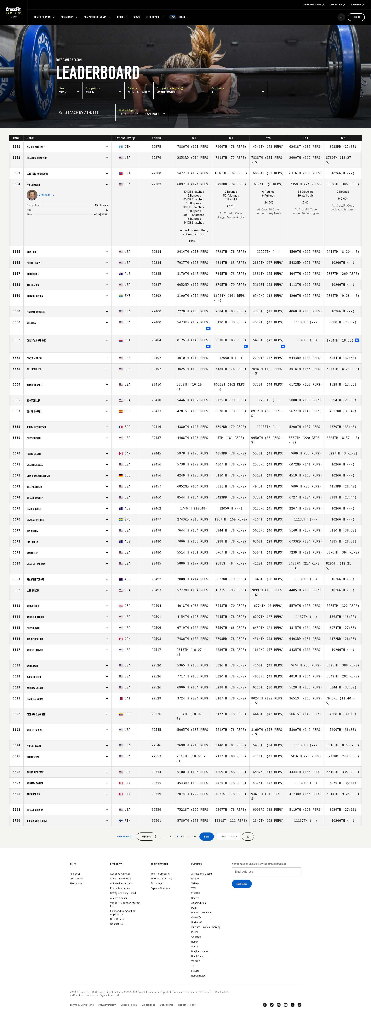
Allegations (76, 883)
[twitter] (272, 1005)
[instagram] (279, 1005)
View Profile (44, 195)
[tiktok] (299, 1005)
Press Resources (120, 888)
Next (206, 836)
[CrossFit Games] (13, 12)
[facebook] (265, 1005)
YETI (193, 888)
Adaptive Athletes (120, 873)
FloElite (195, 970)
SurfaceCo (197, 922)
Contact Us (116, 923)
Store (178, 17)
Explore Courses (160, 888)
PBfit (194, 907)
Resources (152, 17)
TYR (193, 966)
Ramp (194, 941)
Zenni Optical (198, 902)
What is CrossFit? (160, 873)
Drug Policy (76, 878)
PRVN (194, 932)
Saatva (195, 898)
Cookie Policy (128, 1004)
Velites (195, 883)
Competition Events (95, 17)
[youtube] (286, 1005)
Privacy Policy (107, 1004)
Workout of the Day (161, 878)
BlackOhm (197, 956)
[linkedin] (292, 1005)
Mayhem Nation (200, 951)
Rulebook (75, 873)
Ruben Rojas (198, 975)
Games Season (42, 17)
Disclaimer (148, 1004)
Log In (356, 17)
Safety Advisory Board (123, 893)
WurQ (194, 946)
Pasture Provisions (202, 912)
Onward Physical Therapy (205, 927)
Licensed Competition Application (122, 913)
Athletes (122, 17)
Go (248, 836)
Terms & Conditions (82, 1004)
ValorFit (195, 961)
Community (67, 17)
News (137, 17)
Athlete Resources (120, 878)
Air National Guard (201, 873)
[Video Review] (208, 328)
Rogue (195, 878)
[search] (341, 17)
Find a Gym (157, 883)
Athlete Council (118, 898)
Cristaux (196, 936)
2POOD (195, 893)
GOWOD (196, 917)
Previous (146, 836)
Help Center (117, 919)
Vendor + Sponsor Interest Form (125, 904)
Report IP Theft (187, 1004)
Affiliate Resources (121, 883)
